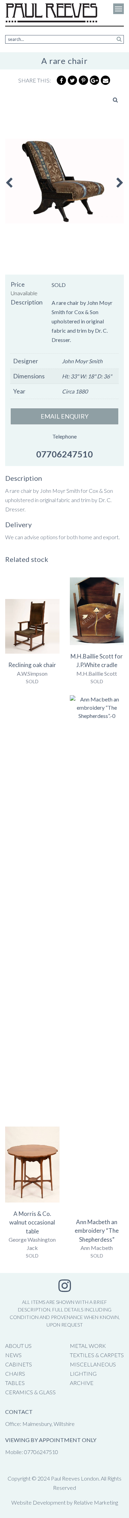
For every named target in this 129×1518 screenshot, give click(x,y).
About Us (18, 1345)
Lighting (83, 1373)
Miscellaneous (93, 1364)
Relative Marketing (96, 1502)
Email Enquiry (64, 416)
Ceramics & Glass (30, 1392)
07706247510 (64, 454)
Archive (82, 1383)
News (13, 1355)
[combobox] (64, 39)
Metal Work (88, 1345)
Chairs (15, 1373)
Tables (15, 1383)
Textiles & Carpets (97, 1355)
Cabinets (18, 1364)
